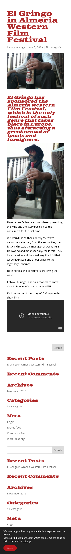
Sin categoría (53, 47)
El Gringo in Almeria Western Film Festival (31, 364)
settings (27, 541)
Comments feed (16, 433)
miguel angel (18, 47)
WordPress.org (16, 439)
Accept (10, 548)
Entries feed (14, 427)
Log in (10, 422)
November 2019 (16, 391)
